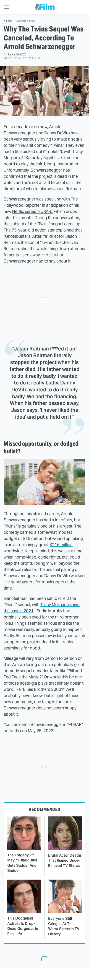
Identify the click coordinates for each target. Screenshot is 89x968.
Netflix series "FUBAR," (32, 211)
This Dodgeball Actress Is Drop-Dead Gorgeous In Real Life (22, 926)
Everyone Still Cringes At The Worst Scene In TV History (63, 926)
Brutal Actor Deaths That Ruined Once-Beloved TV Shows (65, 860)
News (8, 20)
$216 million (61, 544)
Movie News (25, 20)
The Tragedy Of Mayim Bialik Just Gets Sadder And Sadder (22, 863)
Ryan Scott (17, 54)
